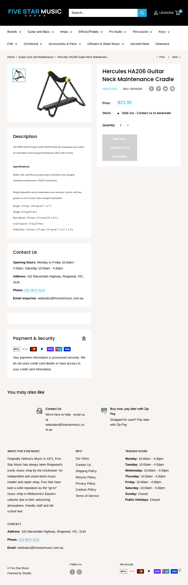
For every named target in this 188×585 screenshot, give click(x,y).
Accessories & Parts (63, 44)
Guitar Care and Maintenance (36, 56)
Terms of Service (87, 496)
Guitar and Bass (39, 31)
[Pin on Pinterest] (158, 89)
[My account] (156, 13)
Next (175, 56)
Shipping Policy (86, 471)
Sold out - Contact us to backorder (119, 147)
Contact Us (83, 465)
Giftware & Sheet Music (103, 44)
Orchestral (31, 44)
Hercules (110, 88)
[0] (177, 13)
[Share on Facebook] (151, 89)
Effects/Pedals (89, 31)
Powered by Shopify (19, 573)
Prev (162, 56)
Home (11, 56)
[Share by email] (172, 89)
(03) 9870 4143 (34, 290)
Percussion (140, 31)
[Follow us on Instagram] (79, 572)
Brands (12, 31)
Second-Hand (139, 44)
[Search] (142, 13)
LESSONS (166, 13)
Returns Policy (86, 477)
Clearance (162, 44)
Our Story (82, 458)
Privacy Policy (85, 483)
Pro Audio (115, 31)
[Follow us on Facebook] (72, 572)
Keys (162, 31)
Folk (10, 44)
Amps (64, 31)
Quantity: (108, 125)
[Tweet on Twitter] (165, 89)
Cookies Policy (86, 489)
